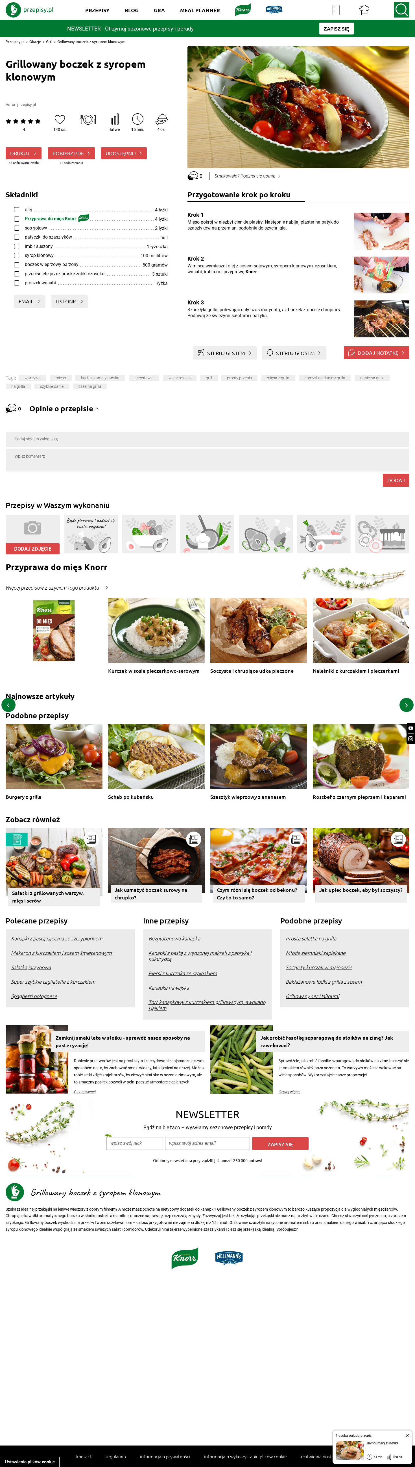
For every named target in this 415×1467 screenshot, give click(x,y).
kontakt (83, 1456)
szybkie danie (52, 386)
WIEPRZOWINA (180, 378)
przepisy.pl (26, 104)
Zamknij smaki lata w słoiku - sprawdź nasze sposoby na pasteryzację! (123, 1041)
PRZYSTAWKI (144, 378)
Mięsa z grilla (278, 378)
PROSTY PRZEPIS (239, 378)
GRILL (209, 378)
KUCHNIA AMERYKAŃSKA (100, 378)
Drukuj (20, 153)
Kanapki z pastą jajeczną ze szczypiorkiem (56, 938)
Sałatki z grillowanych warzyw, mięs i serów (48, 897)
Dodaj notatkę (378, 353)
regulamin (116, 1456)
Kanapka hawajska (168, 987)
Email (26, 301)
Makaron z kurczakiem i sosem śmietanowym (61, 953)
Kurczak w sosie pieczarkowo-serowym (154, 671)
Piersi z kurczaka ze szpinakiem (182, 973)
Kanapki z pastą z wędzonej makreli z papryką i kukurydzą (199, 956)
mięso (61, 378)
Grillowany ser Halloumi (312, 996)
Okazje (35, 41)
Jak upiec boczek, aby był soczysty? (361, 889)
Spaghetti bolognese (34, 996)
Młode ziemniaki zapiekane (316, 953)
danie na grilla (372, 378)
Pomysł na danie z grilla (324, 378)
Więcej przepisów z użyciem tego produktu (52, 587)
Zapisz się (280, 1144)
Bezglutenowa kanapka (174, 938)
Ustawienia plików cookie (30, 1461)
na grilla (18, 386)
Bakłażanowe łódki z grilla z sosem (324, 982)
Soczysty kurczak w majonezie (319, 967)
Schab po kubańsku (131, 797)
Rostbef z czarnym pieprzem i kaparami (359, 797)
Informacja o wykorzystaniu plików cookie (245, 1456)
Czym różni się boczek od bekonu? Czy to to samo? (257, 893)
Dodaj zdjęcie (32, 549)
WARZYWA (33, 378)
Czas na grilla (89, 386)
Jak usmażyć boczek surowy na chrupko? (151, 893)
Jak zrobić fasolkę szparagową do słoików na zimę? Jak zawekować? (326, 1041)
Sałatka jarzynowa (31, 967)
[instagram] (411, 739)
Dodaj (396, 480)
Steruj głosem (295, 353)
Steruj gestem (226, 353)
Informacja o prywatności (165, 1456)
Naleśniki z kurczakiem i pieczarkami (356, 671)
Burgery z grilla (24, 797)
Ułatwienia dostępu (320, 1456)
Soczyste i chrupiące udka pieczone (252, 671)
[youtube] (411, 728)
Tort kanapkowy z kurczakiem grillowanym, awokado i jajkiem (206, 1005)
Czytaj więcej (85, 1092)
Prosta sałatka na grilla (311, 938)
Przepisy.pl (15, 41)
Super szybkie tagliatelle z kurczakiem (53, 982)
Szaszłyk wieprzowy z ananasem (248, 797)
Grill (49, 41)
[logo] (30, 10)
